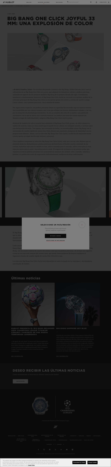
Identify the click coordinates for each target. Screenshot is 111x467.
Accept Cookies (92, 462)
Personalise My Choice (79, 462)
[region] (55, 462)
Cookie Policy (31, 465)
